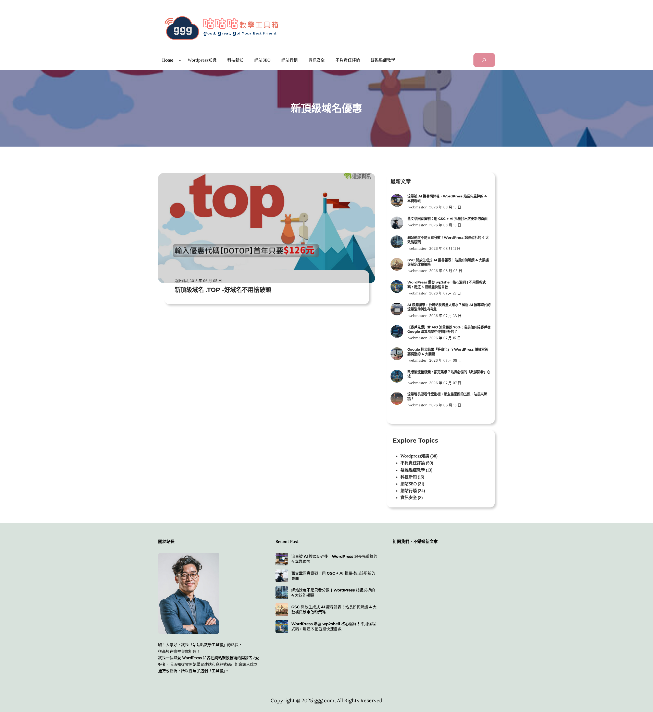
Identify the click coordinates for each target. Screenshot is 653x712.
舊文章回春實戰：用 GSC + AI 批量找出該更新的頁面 (447, 219)
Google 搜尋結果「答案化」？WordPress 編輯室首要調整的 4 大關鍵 (447, 351)
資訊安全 (408, 497)
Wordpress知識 (414, 455)
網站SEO (408, 483)
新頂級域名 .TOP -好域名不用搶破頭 (222, 289)
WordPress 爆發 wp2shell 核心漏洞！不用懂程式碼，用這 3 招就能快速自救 (446, 284)
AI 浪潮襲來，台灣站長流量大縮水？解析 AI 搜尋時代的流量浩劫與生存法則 (449, 307)
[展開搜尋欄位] (484, 60)
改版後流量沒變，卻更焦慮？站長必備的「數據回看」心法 (448, 374)
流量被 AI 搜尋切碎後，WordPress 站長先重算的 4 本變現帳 (447, 198)
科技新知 (408, 476)
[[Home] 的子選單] (180, 60)
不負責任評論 (412, 462)
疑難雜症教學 (412, 469)
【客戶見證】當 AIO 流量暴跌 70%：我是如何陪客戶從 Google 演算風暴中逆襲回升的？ (449, 329)
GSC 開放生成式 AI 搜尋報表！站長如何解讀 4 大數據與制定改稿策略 (448, 262)
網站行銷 (408, 490)
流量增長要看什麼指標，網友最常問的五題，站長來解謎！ (447, 396)
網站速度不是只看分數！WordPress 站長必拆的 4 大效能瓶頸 (448, 239)
